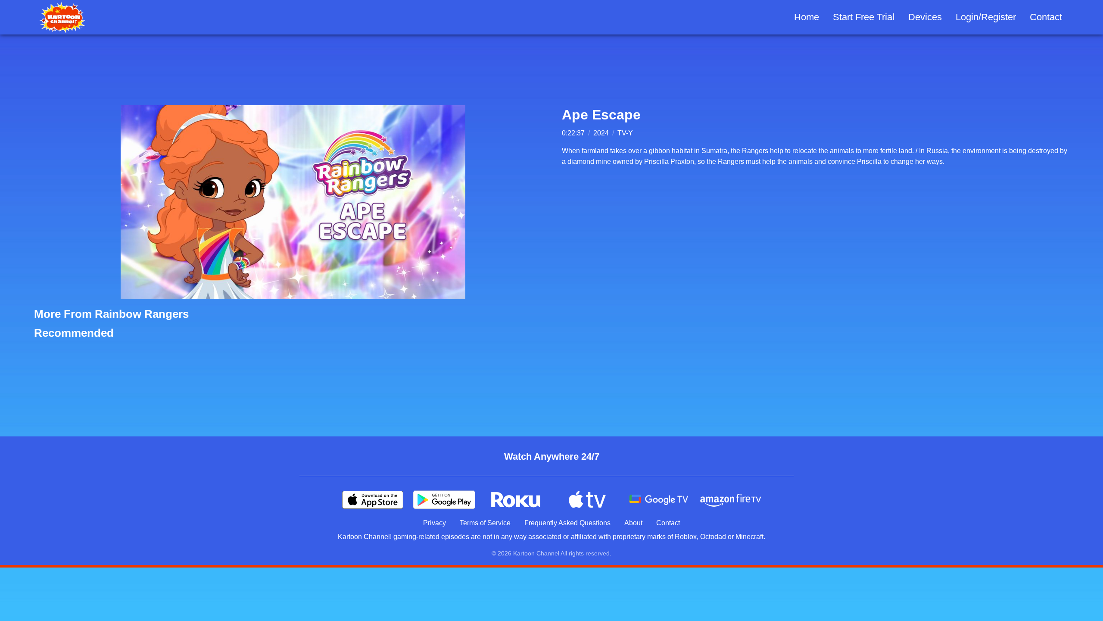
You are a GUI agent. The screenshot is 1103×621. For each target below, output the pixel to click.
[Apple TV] (587, 500)
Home (806, 17)
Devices (925, 17)
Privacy (434, 523)
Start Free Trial (863, 17)
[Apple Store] (372, 500)
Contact (1046, 17)
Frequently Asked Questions (567, 523)
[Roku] (515, 500)
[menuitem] (806, 17)
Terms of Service (485, 523)
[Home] (62, 17)
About (633, 523)
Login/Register (986, 17)
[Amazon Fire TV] (730, 500)
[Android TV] (658, 500)
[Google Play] (444, 500)
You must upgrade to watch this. (293, 202)
